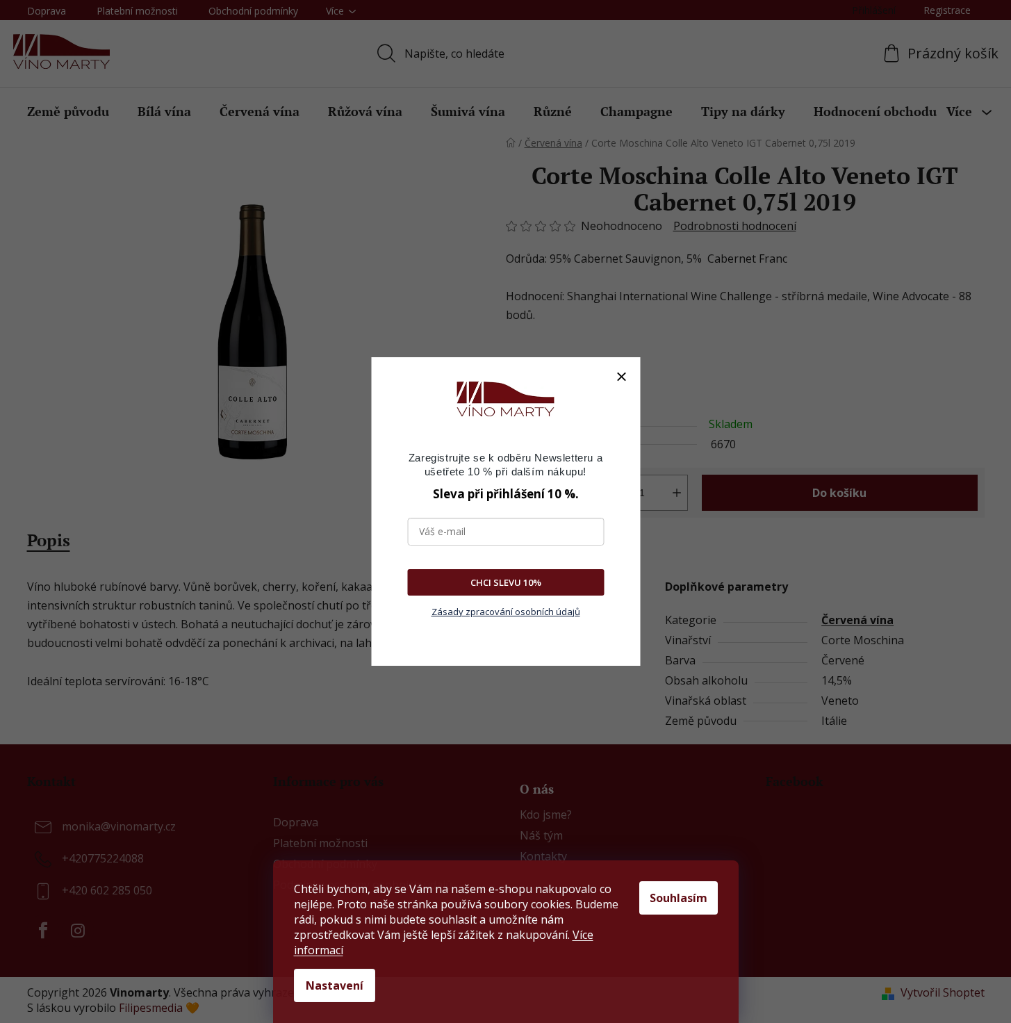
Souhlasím (678, 898)
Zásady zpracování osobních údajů (505, 611)
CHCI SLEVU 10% (505, 582)
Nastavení (334, 985)
